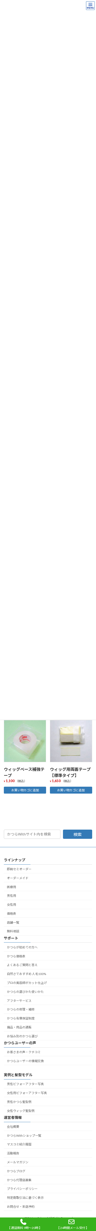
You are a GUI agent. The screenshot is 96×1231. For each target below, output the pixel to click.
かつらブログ (16, 1171)
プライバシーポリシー (22, 1189)
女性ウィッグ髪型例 (21, 1111)
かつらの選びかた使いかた (25, 992)
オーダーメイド (17, 878)
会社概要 (13, 1127)
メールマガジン (17, 1162)
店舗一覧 (13, 922)
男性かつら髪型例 (19, 1102)
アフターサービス (19, 1001)
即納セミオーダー (19, 869)
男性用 (11, 896)
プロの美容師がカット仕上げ (27, 983)
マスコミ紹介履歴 (19, 1144)
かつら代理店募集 (19, 1180)
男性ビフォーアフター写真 (25, 1084)
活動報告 (13, 1153)
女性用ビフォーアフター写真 (27, 1093)
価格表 (11, 913)
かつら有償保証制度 (21, 1018)
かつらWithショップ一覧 (24, 1135)
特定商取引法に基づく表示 (25, 1198)
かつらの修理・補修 (21, 1009)
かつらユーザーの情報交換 (25, 1061)
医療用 (11, 887)
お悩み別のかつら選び (22, 1036)
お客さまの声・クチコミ (24, 1052)
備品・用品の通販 (19, 1027)
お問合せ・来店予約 (21, 1207)
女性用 (11, 905)
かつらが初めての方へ (22, 947)
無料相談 (13, 931)
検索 (77, 834)
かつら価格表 (16, 956)
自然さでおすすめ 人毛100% (26, 974)
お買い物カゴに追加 (25, 790)
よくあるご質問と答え (22, 965)
